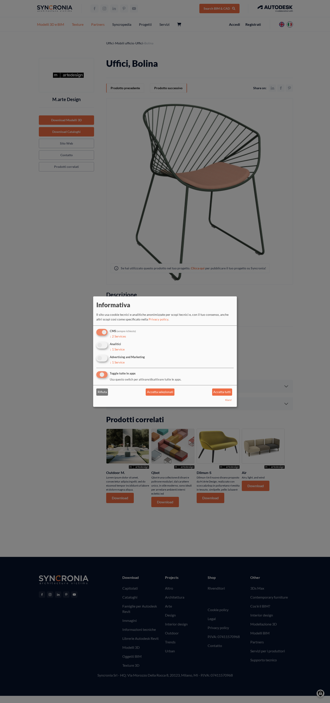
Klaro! (228, 399)
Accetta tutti (222, 392)
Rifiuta (102, 392)
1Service (117, 349)
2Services (118, 336)
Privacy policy (158, 319)
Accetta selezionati (160, 392)
